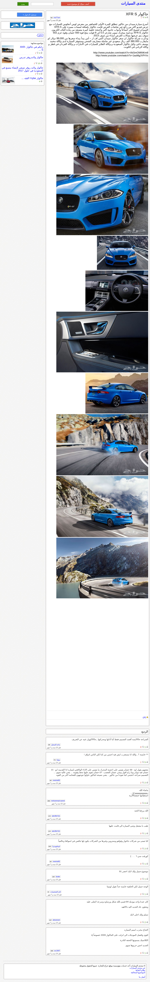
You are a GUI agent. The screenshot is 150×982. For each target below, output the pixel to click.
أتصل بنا (142, 977)
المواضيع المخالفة (138, 972)
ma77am (55, 17)
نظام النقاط (140, 970)
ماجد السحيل (54, 745)
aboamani (54, 920)
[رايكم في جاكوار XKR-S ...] (8, 52)
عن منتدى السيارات (137, 968)
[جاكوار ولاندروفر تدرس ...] (7, 62)
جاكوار (40, 35)
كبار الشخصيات (54, 892)
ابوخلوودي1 (54, 846)
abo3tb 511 (54, 816)
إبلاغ (145, 717)
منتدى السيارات (133, 3)
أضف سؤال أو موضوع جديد (78, 4)
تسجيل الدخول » (29, 15)
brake (56, 877)
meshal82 (55, 780)
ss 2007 (55, 951)
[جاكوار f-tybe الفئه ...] (8, 83)
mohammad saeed (56, 801)
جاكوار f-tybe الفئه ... (32, 78)
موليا (57, 760)
